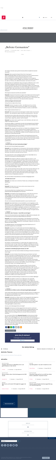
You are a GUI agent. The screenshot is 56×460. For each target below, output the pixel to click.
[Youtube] (8, 445)
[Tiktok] (16, 445)
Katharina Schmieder (5, 388)
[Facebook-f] (2, 445)
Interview (7, 50)
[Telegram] (13, 445)
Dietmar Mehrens (32, 368)
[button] (22, 17)
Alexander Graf (4, 379)
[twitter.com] (5, 445)
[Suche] (18, 441)
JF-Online (3, 369)
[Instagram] (11, 445)
